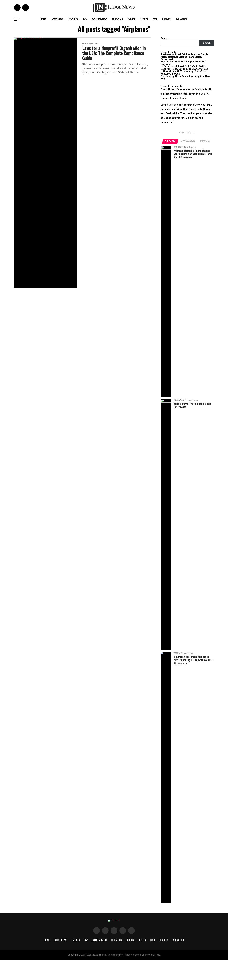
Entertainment (99, 19)
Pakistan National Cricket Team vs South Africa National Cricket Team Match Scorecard (184, 57)
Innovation (181, 19)
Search (164, 38)
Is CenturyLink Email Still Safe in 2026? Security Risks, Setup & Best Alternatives (184, 67)
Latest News (57, 19)
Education (117, 19)
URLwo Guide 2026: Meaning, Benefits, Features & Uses (183, 72)
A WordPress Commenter (175, 89)
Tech (155, 19)
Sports (144, 19)
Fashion (132, 19)
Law (85, 19)
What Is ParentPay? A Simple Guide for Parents (183, 62)
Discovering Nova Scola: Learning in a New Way (185, 77)
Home (43, 19)
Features (73, 19)
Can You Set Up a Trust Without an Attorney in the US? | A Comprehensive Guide (186, 94)
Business (166, 19)
